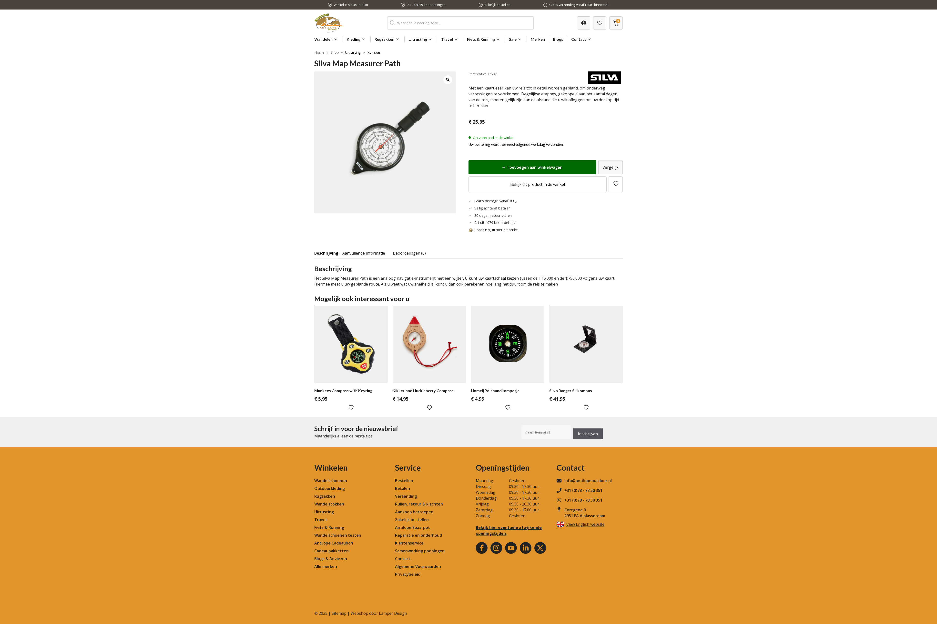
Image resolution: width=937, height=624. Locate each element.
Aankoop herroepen (414, 512)
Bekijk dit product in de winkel (537, 184)
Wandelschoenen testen (337, 535)
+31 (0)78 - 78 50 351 (583, 490)
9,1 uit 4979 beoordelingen (426, 4)
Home (319, 52)
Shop (335, 52)
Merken (538, 39)
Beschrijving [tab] (326, 253)
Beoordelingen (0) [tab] (409, 253)
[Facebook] (482, 548)
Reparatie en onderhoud (418, 535)
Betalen (402, 488)
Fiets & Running (481, 39)
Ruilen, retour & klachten (419, 504)
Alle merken (325, 566)
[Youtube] (511, 548)
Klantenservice (409, 543)
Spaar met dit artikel (497, 230)
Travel (447, 39)
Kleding (353, 39)
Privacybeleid (407, 574)
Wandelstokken (329, 504)
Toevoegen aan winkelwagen (534, 167)
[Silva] (604, 82)
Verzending (406, 496)
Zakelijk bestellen (497, 4)
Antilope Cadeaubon (333, 543)
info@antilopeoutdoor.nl (588, 480)
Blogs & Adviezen (330, 558)
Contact (578, 39)
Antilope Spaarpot (412, 527)
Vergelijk (610, 167)
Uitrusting (417, 39)
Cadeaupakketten (331, 551)
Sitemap (339, 613)
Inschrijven (588, 433)
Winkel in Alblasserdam (351, 4)
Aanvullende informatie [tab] (363, 253)
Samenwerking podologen (420, 551)
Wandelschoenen (330, 480)
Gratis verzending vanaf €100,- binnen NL (579, 4)
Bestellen (404, 480)
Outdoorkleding (329, 488)
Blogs (558, 39)
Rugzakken (384, 39)
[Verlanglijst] (583, 23)
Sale (513, 39)
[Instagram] (496, 548)
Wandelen (323, 39)
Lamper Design (393, 613)
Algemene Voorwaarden (418, 566)
